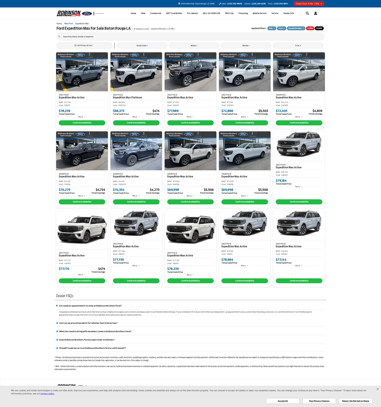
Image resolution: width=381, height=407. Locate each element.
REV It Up (229, 13)
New (143, 13)
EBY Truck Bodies (174, 13)
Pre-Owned (192, 13)
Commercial (155, 13)
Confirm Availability (82, 123)
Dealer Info (289, 13)
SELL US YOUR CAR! (211, 13)
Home (133, 13)
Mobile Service (259, 13)
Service (274, 13)
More (80, 117)
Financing (243, 13)
